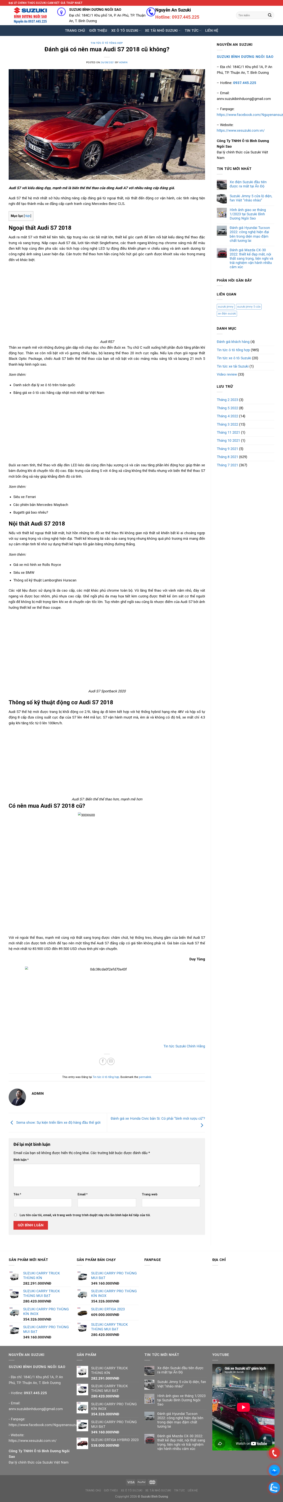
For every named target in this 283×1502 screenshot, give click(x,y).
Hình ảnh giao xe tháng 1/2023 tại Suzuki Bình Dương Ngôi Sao (248, 214)
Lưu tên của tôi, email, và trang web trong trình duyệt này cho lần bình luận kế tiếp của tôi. (85, 1215)
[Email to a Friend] (111, 1061)
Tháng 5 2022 (227, 408)
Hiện (27, 216)
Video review (227, 374)
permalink (145, 1077)
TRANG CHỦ (75, 30)
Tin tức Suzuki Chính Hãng (184, 1046)
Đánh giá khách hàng (233, 342)
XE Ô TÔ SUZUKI (124, 30)
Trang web (149, 1194)
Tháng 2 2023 (227, 400)
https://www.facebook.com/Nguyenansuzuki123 (47, 1425)
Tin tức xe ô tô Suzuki (234, 358)
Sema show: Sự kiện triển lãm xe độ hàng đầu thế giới (57, 1122)
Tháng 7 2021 (227, 465)
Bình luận (21, 1160)
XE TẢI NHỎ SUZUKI (161, 30)
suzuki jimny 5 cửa (248, 306)
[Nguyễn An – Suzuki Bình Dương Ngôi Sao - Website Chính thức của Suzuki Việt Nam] (30, 15)
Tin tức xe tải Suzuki (233, 366)
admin (123, 62)
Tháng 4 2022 (227, 416)
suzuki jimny (225, 306)
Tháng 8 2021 (227, 457)
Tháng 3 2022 (227, 424)
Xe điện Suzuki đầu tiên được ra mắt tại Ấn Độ (248, 184)
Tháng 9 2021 (227, 449)
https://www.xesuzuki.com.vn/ (241, 130)
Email (83, 1194)
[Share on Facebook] (102, 1061)
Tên (17, 1194)
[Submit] (270, 15)
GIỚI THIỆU (98, 30)
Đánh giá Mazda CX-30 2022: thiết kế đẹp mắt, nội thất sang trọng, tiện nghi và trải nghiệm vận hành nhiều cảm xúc (251, 258)
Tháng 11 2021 (228, 432)
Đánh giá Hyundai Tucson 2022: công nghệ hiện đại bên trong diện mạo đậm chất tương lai (250, 234)
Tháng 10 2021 (228, 440)
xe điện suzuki (227, 313)
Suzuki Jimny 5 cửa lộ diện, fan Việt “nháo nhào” (251, 198)
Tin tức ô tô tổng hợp (107, 43)
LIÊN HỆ (211, 30)
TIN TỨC (191, 30)
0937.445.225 (35, 1393)
